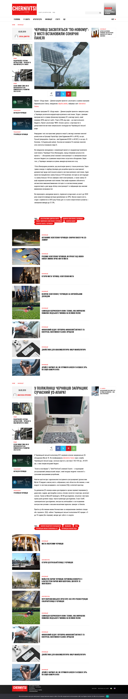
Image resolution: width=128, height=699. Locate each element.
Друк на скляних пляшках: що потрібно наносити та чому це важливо (106, 33)
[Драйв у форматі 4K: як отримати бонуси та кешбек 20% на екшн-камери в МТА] (26, 367)
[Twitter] (63, 94)
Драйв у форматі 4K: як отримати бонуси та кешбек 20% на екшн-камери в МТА (64, 368)
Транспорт (17, 110)
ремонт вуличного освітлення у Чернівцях (49, 221)
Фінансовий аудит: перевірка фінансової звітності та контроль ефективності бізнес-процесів (63, 330)
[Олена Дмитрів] (17, 36)
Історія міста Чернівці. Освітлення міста (58, 276)
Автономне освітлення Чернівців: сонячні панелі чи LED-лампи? (64, 238)
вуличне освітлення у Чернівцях (73, 219)
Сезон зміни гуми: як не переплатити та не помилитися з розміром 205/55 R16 (21, 88)
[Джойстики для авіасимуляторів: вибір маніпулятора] (26, 348)
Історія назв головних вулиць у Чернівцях (110, 12)
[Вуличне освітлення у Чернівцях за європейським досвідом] (26, 294)
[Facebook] (58, 94)
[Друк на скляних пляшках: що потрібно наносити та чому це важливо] (95, 32)
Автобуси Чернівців (19, 113)
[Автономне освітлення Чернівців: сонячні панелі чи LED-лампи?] (26, 237)
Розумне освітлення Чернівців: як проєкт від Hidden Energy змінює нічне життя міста (63, 257)
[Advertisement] (105, 51)
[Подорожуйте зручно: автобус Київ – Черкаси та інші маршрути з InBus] (22, 50)
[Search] (100, 13)
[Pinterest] (68, 94)
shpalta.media (63, 103)
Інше (15, 58)
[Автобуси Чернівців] (22, 102)
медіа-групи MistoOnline (35, 690)
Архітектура (108, 8)
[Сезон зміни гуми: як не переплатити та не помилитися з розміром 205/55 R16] (22, 75)
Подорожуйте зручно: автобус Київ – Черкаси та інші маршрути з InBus (22, 62)
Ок (107, 696)
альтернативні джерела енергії (50, 219)
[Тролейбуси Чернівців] (22, 124)
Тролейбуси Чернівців (20, 134)
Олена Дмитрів (24, 36)
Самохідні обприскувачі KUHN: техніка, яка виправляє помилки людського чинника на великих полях (63, 311)
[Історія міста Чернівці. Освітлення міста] (26, 275)
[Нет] (126, 696)
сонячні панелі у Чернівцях (44, 223)
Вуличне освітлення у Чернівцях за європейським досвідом (62, 295)
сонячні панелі (70, 221)
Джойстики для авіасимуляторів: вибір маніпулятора (64, 349)
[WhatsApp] (73, 94)
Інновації (21, 25)
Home (13, 25)
